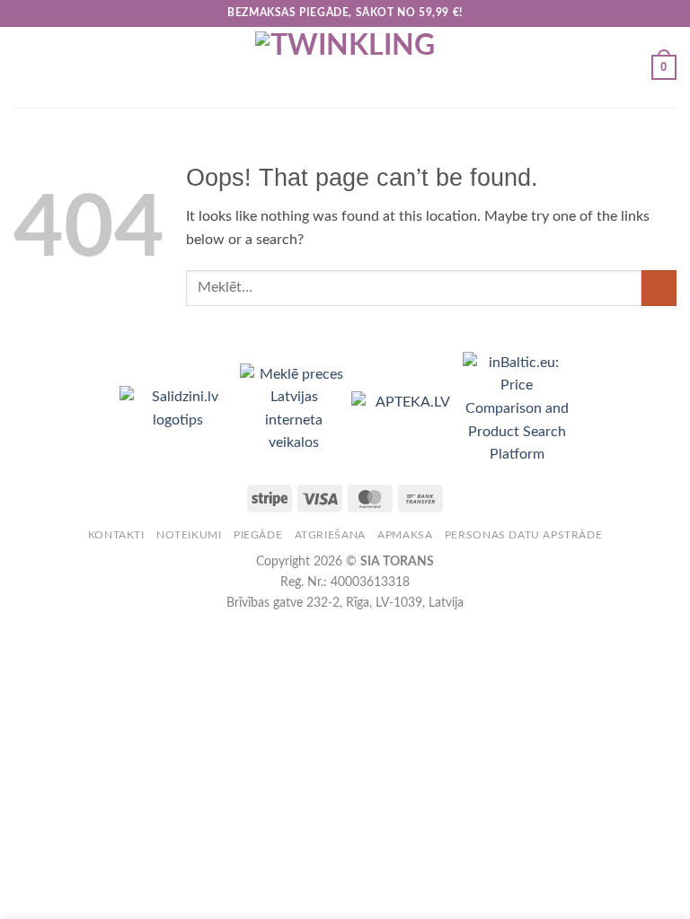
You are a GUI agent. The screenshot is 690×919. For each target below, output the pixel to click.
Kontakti (116, 535)
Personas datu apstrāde (523, 535)
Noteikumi (189, 535)
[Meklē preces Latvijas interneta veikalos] (295, 408)
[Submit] (659, 287)
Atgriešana (330, 535)
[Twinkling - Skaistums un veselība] (345, 67)
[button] (24, 67)
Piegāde (258, 535)
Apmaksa (404, 535)
